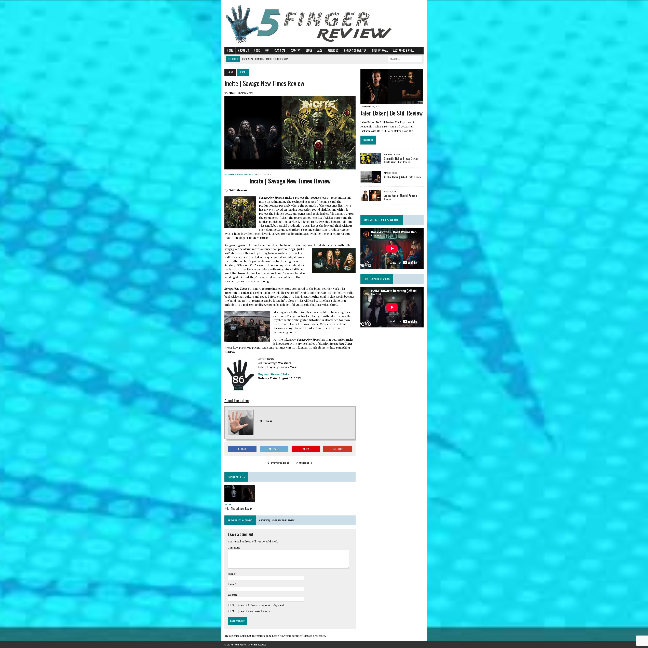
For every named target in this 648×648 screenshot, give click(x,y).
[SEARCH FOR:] (405, 58)
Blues (309, 50)
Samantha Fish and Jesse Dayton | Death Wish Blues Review (401, 160)
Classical (279, 50)
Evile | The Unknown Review (238, 509)
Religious (333, 50)
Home (230, 50)
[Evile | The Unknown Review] (239, 499)
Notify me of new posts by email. (252, 611)
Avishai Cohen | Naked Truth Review (402, 177)
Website (232, 595)
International (379, 50)
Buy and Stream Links (273, 374)
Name (231, 573)
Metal (227, 504)
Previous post (280, 463)
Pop (267, 50)
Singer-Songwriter (355, 50)
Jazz (319, 50)
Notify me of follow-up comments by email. (258, 605)
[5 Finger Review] (324, 23)
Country (295, 50)
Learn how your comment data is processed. (299, 636)
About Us (243, 50)
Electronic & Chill (403, 50)
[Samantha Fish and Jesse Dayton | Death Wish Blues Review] (370, 162)
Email (231, 584)
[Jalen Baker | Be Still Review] (391, 102)
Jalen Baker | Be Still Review (391, 112)
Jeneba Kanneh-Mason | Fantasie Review (400, 197)
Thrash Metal (245, 92)
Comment (234, 547)
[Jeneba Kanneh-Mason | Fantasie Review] (370, 199)
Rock (257, 50)
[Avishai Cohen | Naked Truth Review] (370, 180)
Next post (302, 463)
